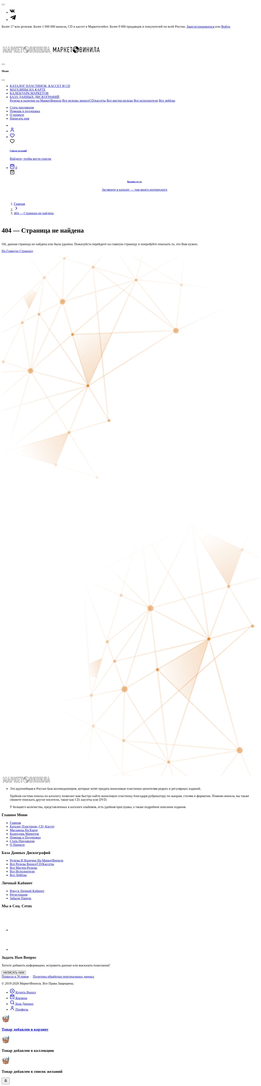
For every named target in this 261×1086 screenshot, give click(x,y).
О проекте (17, 115)
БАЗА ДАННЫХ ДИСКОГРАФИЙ (34, 97)
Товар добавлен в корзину (25, 1029)
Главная (19, 204)
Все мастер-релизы (120, 100)
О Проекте (9, 40)
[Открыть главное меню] (3, 64)
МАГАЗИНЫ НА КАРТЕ (27, 89)
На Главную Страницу (17, 251)
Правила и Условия (15, 976)
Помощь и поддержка (25, 111)
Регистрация (18, 894)
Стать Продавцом (14, 33)
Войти (225, 26)
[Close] (3, 80)
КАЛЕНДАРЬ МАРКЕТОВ (29, 93)
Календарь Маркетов (24, 833)
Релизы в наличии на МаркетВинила (35, 100)
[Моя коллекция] (16, 57)
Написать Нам (12, 44)
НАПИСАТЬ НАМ (13, 972)
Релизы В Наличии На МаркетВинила (36, 860)
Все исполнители (146, 100)
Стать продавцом (22, 107)
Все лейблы (167, 100)
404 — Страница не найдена (34, 213)
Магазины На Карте (24, 830)
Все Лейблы (18, 875)
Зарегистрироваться (200, 26)
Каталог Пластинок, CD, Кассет (32, 826)
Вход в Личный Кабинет (27, 891)
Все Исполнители (22, 871)
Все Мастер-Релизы (23, 867)
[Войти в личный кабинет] (12, 131)
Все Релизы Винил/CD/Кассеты (32, 864)
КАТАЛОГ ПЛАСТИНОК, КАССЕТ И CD (40, 86)
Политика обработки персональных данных (63, 976)
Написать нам (19, 118)
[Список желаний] (8, 57)
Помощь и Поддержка (17, 37)
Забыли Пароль (20, 898)
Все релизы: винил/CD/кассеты (84, 100)
